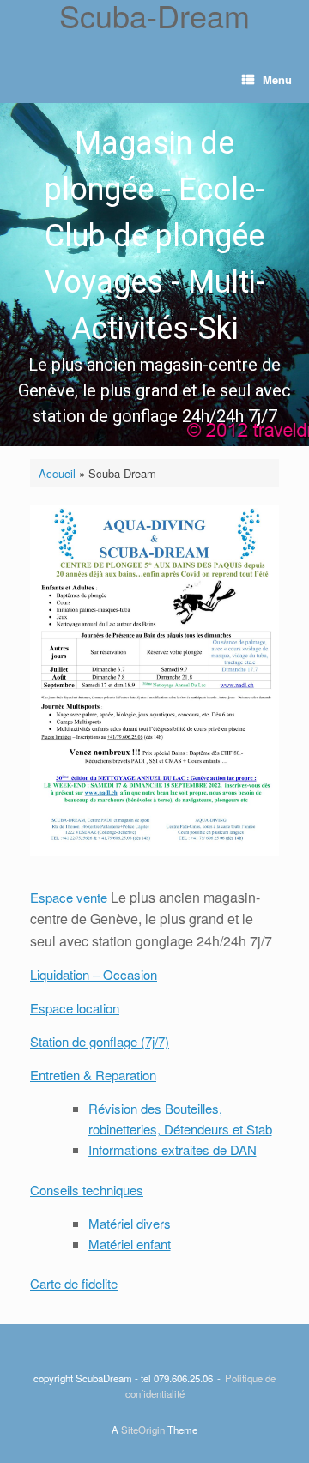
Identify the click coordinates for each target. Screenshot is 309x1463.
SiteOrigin (143, 1429)
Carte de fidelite (74, 1283)
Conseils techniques (86, 1190)
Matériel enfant (129, 1244)
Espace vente (68, 897)
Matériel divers (129, 1223)
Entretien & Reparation (93, 1075)
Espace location (74, 1008)
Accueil (57, 473)
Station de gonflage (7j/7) (99, 1041)
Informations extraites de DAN (172, 1149)
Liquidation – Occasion (93, 974)
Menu (277, 79)
